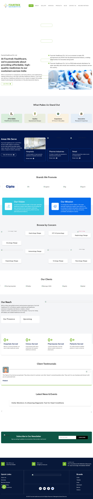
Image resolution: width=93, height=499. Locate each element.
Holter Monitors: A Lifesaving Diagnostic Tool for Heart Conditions (37, 403)
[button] (1, 411)
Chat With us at (10, 463)
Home (31, 5)
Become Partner (83, 5)
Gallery (43, 5)
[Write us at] (33, 464)
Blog (65, 5)
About (37, 5)
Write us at (39, 463)
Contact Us (72, 5)
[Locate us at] (64, 464)
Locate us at (71, 462)
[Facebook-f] (48, 488)
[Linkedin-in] (44, 488)
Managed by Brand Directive (60, 496)
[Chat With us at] (3, 464)
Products (59, 5)
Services (51, 5)
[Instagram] (40, 488)
